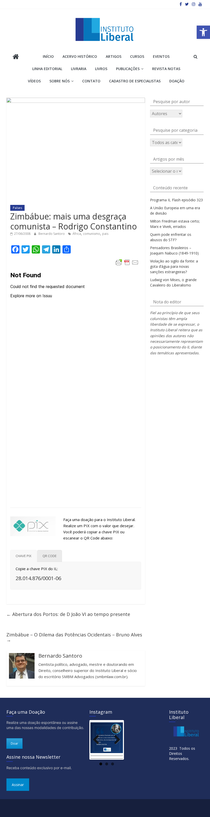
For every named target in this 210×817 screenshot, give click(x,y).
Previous (98, 740)
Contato (91, 81)
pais (105, 233)
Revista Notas (166, 68)
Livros (101, 68)
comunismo (91, 233)
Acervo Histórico (79, 56)
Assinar (18, 784)
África (76, 233)
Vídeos (34, 81)
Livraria (78, 68)
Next (115, 740)
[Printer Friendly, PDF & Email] (127, 262)
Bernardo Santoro (52, 233)
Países (17, 208)
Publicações (128, 68)
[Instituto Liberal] (16, 57)
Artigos (113, 56)
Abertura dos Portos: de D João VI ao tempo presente (68, 614)
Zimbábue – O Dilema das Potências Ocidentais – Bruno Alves (74, 637)
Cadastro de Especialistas (135, 81)
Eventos (161, 56)
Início (48, 56)
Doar (14, 743)
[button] (203, 32)
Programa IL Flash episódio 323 (176, 199)
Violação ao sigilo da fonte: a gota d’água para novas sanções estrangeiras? (174, 266)
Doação (176, 81)
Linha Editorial (47, 68)
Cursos (137, 56)
